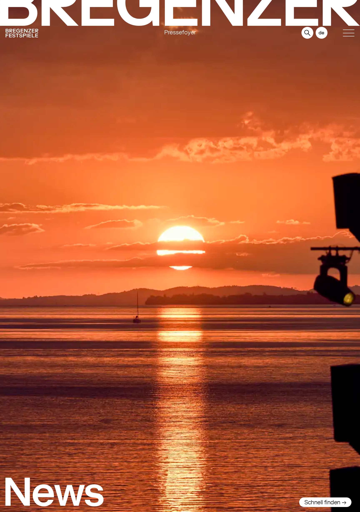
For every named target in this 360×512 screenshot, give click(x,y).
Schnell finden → (325, 502)
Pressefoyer (180, 32)
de (321, 32)
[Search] (307, 33)
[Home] (58, 34)
